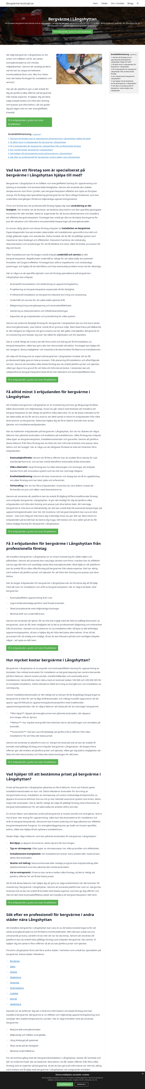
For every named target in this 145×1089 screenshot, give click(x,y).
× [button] (142, 1074)
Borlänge (15, 961)
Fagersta (14, 982)
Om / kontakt (117, 3)
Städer (104, 3)
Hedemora (15, 977)
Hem (95, 3)
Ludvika (14, 993)
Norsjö (13, 998)
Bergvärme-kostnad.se (20, 3)
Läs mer (94, 1080)
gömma (36, 134)
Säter (12, 966)
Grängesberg (17, 987)
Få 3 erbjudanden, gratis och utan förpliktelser (72, 32)
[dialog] (72, 1080)
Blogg (130, 3)
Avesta (13, 971)
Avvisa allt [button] (81, 1084)
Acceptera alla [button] (65, 1084)
